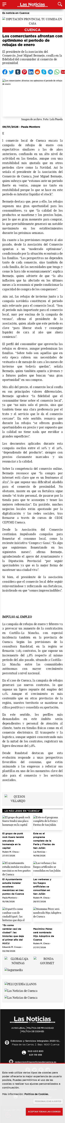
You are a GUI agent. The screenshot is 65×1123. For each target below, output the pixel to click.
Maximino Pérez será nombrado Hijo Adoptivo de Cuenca (43, 934)
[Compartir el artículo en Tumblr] (17, 71)
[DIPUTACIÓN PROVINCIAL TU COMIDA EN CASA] (32, 21)
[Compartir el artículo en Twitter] (11, 71)
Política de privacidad (40, 1028)
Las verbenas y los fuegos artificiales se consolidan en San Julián (42, 886)
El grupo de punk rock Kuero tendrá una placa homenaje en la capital (13, 840)
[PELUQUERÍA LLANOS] (20, 984)
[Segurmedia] (14, 969)
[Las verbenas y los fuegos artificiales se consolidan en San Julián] (48, 868)
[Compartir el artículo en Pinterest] (24, 71)
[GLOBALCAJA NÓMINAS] (18, 960)
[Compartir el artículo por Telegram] (50, 71)
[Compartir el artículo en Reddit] (37, 71)
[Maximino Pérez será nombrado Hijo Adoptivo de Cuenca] (48, 914)
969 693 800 (35, 1051)
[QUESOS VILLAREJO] (18, 798)
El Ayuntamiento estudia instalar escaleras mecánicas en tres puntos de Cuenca (13, 886)
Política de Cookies (32, 1031)
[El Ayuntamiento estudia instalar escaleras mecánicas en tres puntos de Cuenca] (17, 868)
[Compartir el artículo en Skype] (43, 71)
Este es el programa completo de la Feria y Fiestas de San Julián (44, 840)
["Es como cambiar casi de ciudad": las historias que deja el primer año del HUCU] (17, 914)
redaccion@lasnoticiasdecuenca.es (35, 1062)
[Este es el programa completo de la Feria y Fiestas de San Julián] (48, 823)
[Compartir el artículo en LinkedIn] (30, 71)
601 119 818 (35, 1054)
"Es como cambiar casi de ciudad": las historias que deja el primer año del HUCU (13, 934)
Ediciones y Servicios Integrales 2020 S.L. (35, 1041)
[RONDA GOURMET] (47, 960)
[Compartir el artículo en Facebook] (4, 71)
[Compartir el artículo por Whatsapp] (56, 71)
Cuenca (32, 30)
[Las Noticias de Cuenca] (21, 990)
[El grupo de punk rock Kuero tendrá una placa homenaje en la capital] (17, 823)
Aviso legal (18, 1028)
